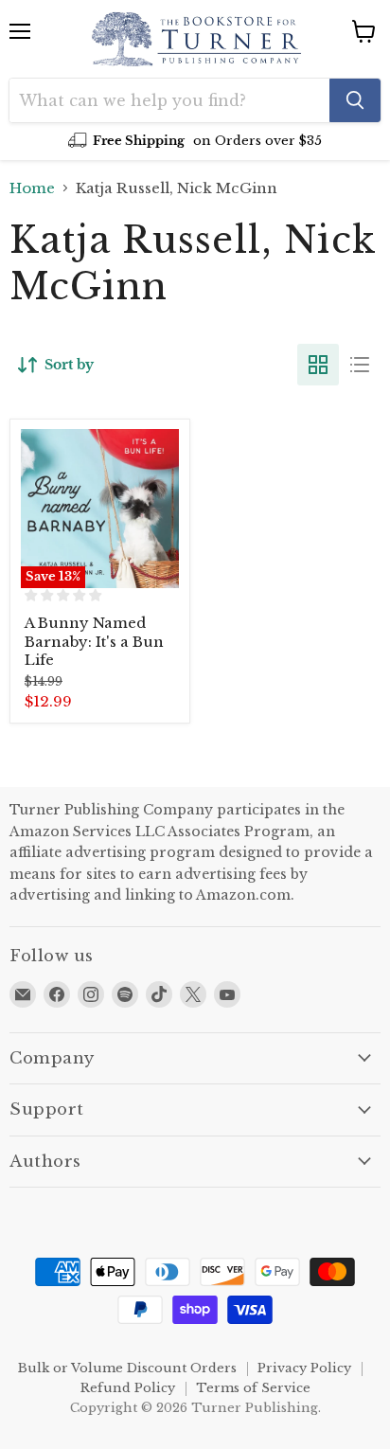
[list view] (360, 364)
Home (32, 188)
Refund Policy (127, 1388)
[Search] (355, 100)
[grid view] (318, 364)
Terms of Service (253, 1388)
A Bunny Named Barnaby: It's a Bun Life (94, 641)
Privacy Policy (304, 1368)
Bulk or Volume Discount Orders (127, 1368)
